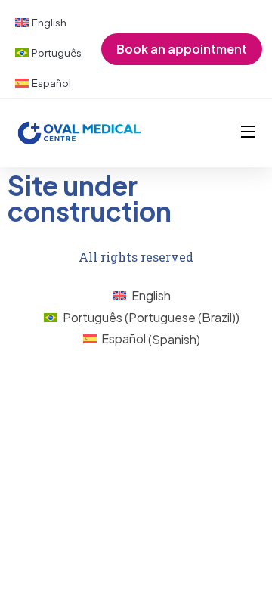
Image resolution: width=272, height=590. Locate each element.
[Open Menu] (248, 133)
